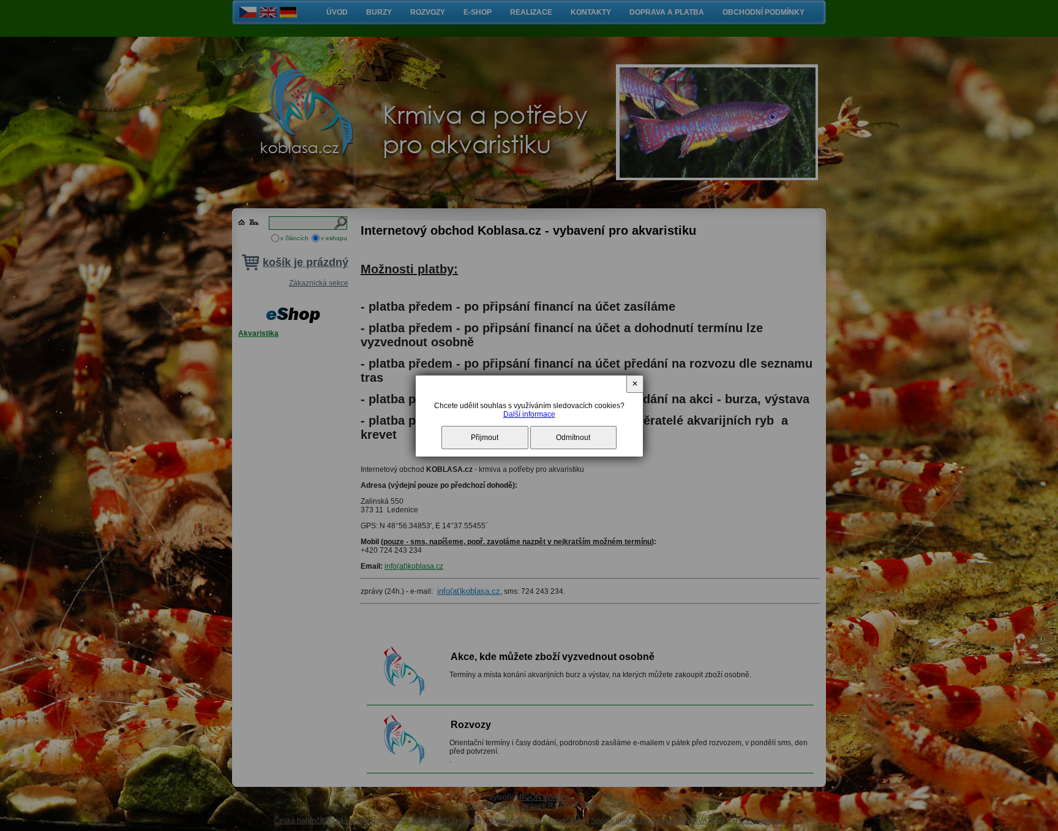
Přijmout (484, 437)
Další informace (529, 414)
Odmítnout (573, 437)
